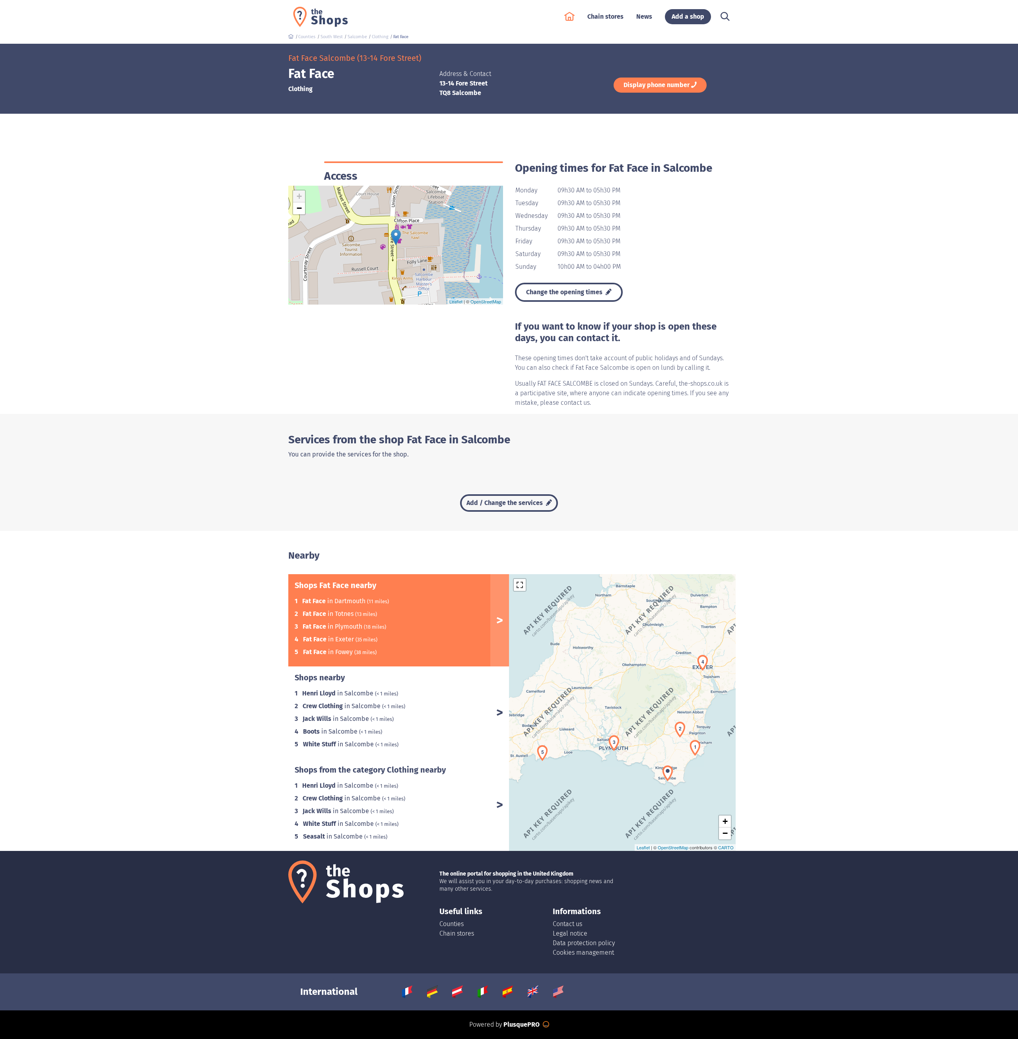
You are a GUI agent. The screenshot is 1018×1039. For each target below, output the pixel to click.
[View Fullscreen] (520, 585)
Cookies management (583, 952)
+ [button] (299, 196)
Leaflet (455, 301)
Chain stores (456, 933)
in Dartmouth (334, 601)
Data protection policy (584, 943)
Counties (451, 924)
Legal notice (570, 933)
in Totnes (329, 614)
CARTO (726, 847)
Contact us (567, 924)
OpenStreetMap (485, 301)
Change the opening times (565, 292)
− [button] (299, 208)
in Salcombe (338, 693)
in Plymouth (333, 626)
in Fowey (328, 652)
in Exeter (329, 639)
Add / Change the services (505, 503)
